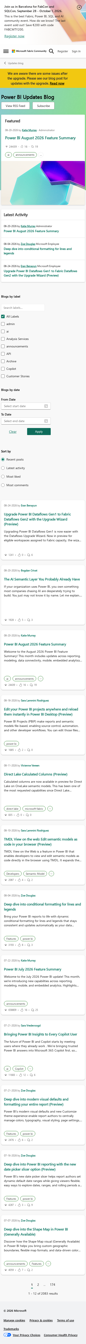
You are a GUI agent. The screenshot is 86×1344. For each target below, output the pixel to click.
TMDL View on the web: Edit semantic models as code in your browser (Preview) (40, 841)
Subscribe (43, 106)
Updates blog (15, 63)
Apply (39, 431)
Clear (13, 431)
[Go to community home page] (29, 51)
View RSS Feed (15, 106)
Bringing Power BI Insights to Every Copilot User (40, 1034)
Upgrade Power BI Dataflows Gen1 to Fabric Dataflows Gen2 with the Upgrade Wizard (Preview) (40, 273)
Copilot (19, 1068)
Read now (57, 83)
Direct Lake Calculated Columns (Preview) (35, 774)
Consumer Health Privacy (61, 1335)
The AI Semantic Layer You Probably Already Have (42, 579)
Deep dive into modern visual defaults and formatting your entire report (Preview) (36, 1101)
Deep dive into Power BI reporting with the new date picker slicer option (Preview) (40, 1166)
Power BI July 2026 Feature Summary (32, 969)
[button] (46, 406)
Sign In (76, 51)
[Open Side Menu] (6, 51)
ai (8, 154)
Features (11, 938)
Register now (14, 36)
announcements (25, 154)
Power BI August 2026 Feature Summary (40, 137)
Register (63, 51)
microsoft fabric (34, 808)
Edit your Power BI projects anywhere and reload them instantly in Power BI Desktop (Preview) (41, 711)
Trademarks (11, 1329)
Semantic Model (35, 873)
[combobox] (22, 406)
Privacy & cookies (41, 1320)
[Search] (51, 51)
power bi (11, 743)
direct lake (12, 808)
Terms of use (65, 1320)
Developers (12, 873)
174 (52, 1284)
